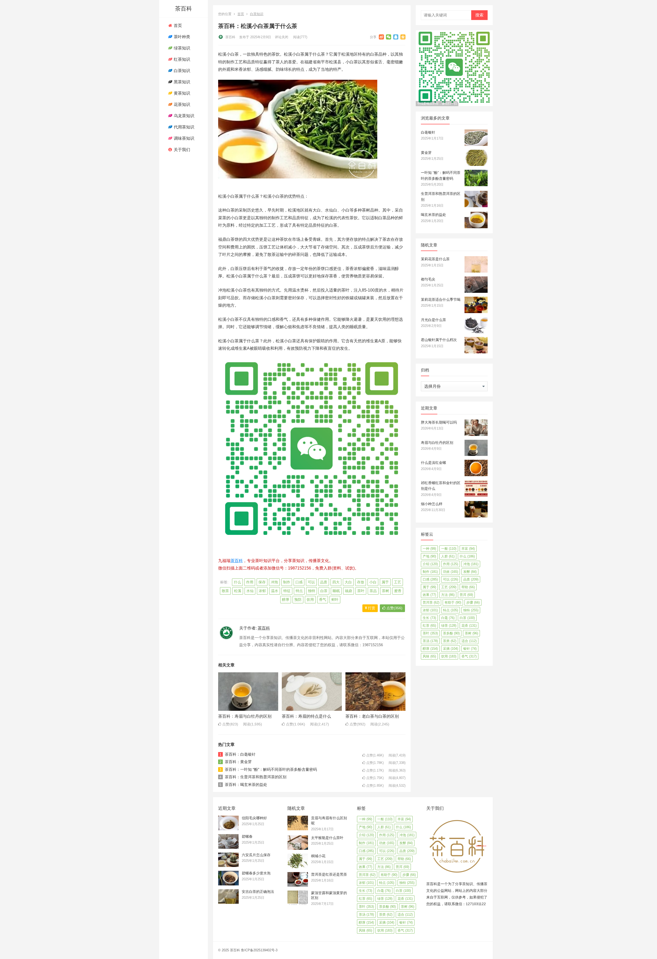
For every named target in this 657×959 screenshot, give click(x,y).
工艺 (397, 582)
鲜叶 (335, 599)
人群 (448, 556)
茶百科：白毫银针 (240, 754)
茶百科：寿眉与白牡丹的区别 (245, 716)
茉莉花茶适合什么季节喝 (440, 299)
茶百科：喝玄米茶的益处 (246, 784)
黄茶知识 (181, 93)
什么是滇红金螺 (433, 463)
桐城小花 (318, 856)
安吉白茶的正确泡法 (258, 892)
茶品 (373, 591)
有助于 (453, 602)
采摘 (450, 649)
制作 (286, 582)
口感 (299, 582)
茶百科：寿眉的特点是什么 (306, 716)
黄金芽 (426, 153)
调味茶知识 (183, 138)
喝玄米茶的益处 (433, 215)
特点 (299, 591)
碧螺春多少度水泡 (256, 873)
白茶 (323, 591)
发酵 (470, 572)
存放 (360, 582)
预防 (298, 599)
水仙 (250, 591)
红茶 (429, 625)
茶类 (449, 641)
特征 (287, 591)
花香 (469, 625)
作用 (249, 582)
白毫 (448, 618)
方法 (448, 595)
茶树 (385, 591)
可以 (311, 582)
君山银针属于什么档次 (439, 340)
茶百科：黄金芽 (238, 762)
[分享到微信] (388, 36)
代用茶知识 (183, 127)
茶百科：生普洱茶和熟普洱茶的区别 (255, 777)
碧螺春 (247, 836)
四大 (336, 582)
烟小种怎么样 (431, 504)
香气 (322, 599)
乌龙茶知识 (183, 116)
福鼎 (348, 591)
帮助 (468, 587)
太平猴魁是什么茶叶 (327, 838)
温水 (274, 591)
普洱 (466, 595)
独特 (311, 591)
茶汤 (430, 641)
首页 (177, 25)
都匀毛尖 (428, 279)
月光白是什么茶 (433, 320)
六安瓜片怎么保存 (256, 855)
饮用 (310, 599)
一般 (448, 549)
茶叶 (360, 591)
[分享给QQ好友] (395, 36)
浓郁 (262, 591)
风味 (429, 656)
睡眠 (336, 591)
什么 (237, 582)
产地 (429, 556)
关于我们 (181, 149)
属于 (385, 582)
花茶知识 (181, 104)
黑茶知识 (181, 82)
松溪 (237, 591)
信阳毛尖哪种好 (254, 818)
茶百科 (183, 8)
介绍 (430, 564)
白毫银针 (428, 132)
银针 (470, 649)
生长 (429, 618)
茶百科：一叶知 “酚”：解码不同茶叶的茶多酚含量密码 (271, 769)
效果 (429, 595)
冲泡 (274, 582)
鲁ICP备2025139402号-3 (259, 950)
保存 (262, 582)
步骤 (473, 602)
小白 (372, 582)
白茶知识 (181, 70)
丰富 (468, 549)
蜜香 (397, 591)
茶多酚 (451, 633)
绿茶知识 (181, 48)
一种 (429, 549)
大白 (348, 582)
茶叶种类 (181, 37)
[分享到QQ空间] (402, 36)
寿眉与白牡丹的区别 (437, 443)
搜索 (479, 15)
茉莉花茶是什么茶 (435, 259)
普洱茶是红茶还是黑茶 (329, 874)
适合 (469, 641)
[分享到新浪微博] (381, 36)
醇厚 (285, 599)
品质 (323, 582)
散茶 (225, 591)
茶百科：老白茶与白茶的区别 (372, 716)
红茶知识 (181, 59)
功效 (450, 572)
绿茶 (448, 625)
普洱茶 (431, 602)
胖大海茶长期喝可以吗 (439, 422)
